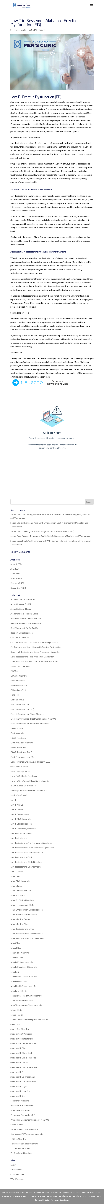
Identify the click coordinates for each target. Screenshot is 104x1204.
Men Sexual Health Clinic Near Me (26, 995)
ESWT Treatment (18, 747)
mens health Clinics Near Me (23, 1067)
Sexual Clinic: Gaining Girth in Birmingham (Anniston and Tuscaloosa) (42, 531)
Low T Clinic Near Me (20, 819)
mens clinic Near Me (19, 1029)
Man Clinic (15, 943)
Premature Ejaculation (20, 1110)
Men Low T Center (19, 991)
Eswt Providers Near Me (21, 742)
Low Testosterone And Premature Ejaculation (31, 842)
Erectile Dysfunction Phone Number (27, 714)
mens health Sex (17, 1096)
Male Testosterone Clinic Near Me (26, 933)
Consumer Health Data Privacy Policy (47, 1196)
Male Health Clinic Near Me (23, 914)
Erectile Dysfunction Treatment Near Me (29, 723)
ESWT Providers (18, 738)
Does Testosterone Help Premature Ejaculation (32, 656)
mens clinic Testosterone (21, 1038)
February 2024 (17, 583)
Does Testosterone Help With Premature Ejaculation (34, 661)
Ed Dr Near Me (17, 680)
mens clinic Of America (21, 1033)
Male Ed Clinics (17, 895)
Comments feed (17, 1174)
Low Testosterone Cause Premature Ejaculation (32, 847)
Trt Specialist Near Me (21, 1153)
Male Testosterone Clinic (22, 928)
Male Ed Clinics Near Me (22, 900)
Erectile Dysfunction (19, 704)
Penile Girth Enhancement (22, 1105)
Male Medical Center (20, 919)
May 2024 (15, 573)
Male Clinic (15, 876)
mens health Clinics (19, 1062)
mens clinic (15, 1024)
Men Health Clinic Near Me (23, 986)
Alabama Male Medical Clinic (24, 613)
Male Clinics (16, 885)
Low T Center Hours (19, 814)
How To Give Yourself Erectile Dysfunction (30, 781)
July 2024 (14, 568)
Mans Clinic (15, 948)
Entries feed (16, 1169)
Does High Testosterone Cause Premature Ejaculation (35, 652)
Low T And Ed (16, 804)
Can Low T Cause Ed (19, 637)
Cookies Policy (70, 1196)
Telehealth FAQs (42, 1200)
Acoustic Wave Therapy (21, 609)
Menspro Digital (19, 30)
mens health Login (18, 1086)
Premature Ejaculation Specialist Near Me (29, 1119)
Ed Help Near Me (18, 685)
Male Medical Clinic (19, 924)
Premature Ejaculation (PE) (22, 1115)
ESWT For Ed (16, 728)
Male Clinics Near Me (20, 890)
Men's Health (16, 1014)
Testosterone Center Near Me (24, 1143)
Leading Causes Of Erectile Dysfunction (28, 790)
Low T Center (16, 809)
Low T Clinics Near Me (21, 823)
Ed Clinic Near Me (18, 675)
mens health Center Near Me (23, 1043)
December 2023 (18, 588)
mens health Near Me (20, 1091)
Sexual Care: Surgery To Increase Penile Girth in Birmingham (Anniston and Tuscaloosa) (50, 536)
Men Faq (14, 971)
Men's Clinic (16, 1010)
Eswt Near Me (17, 733)
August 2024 (16, 564)
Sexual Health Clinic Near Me (24, 1129)
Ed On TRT (15, 695)
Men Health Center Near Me (23, 976)
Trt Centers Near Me (20, 1148)
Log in (13, 1164)
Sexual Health (16, 1124)
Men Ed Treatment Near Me (23, 967)
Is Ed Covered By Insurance (23, 785)
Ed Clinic (14, 671)
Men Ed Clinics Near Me (21, 962)
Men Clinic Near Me (19, 952)
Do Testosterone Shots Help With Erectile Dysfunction (35, 647)
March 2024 (16, 578)
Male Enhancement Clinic (22, 905)
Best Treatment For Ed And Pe (24, 628)
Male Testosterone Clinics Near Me (26, 938)
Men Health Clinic (18, 981)
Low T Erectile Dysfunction (23, 828)
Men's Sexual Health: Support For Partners (30, 1019)
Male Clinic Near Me (20, 881)
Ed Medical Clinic (18, 690)
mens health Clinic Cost (21, 1053)
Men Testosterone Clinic (21, 1000)
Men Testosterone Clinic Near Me (26, 1005)
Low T (42, 30)
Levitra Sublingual (18, 795)
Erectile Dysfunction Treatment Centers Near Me (33, 718)
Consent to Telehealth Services (16, 1196)
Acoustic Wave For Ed (20, 604)
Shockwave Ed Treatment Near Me (26, 1134)
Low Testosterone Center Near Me (26, 852)
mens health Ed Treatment (22, 1076)
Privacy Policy (95, 1196)
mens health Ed (17, 1072)
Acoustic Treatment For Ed (22, 599)
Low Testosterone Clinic (21, 857)
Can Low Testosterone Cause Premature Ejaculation (34, 642)
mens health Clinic (18, 1048)
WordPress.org (17, 1179)
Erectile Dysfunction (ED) (22, 709)
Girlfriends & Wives (19, 766)
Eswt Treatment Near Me (22, 757)
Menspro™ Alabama (19, 1100)
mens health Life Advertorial (23, 1081)
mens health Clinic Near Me (23, 1057)
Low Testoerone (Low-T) (21, 833)
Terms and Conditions (60, 1200)
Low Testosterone (18, 838)
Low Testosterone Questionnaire (25, 866)
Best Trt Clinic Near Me (21, 632)
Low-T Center (16, 871)
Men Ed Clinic (16, 957)
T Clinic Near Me (18, 1139)
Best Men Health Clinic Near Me (25, 618)
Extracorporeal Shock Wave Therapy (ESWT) (31, 761)
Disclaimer (82, 1196)
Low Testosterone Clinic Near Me (26, 862)
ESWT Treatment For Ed (21, 752)
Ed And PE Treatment (20, 666)
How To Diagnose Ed (20, 771)
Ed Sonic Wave (17, 699)
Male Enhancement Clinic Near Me (26, 909)
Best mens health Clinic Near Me (25, 623)
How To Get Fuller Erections (23, 776)
